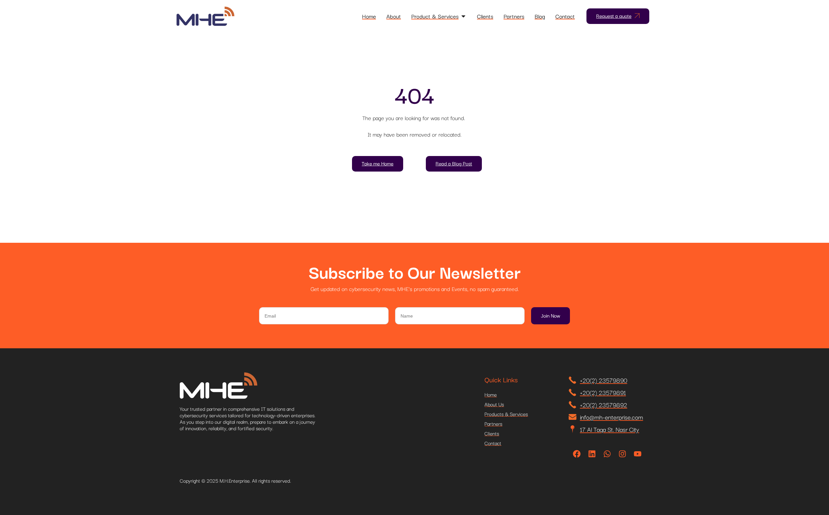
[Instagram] (622, 454)
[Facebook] (577, 454)
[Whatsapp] (607, 454)
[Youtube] (638, 454)
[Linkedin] (592, 454)
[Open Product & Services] (463, 16)
